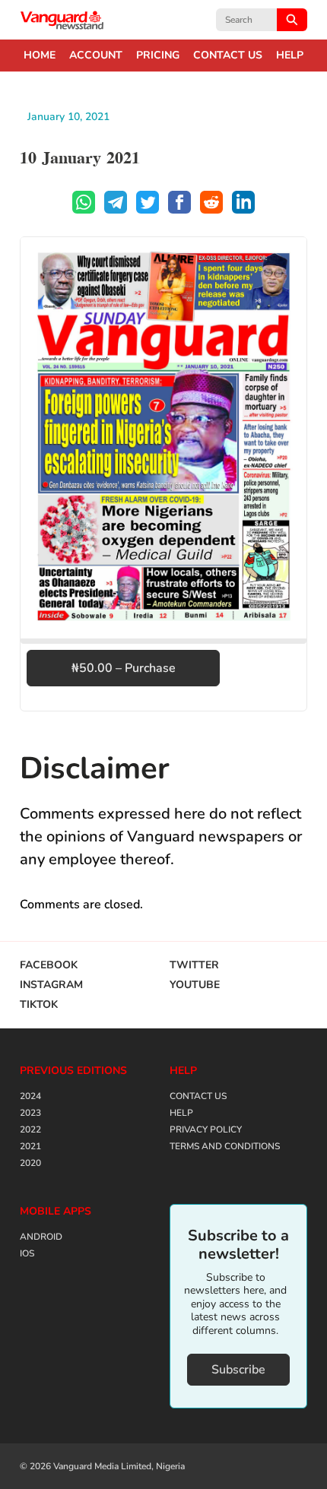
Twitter (194, 965)
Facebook (49, 965)
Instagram (51, 985)
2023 (30, 1113)
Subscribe (238, 1369)
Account (95, 55)
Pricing (157, 55)
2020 (30, 1163)
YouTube (195, 985)
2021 (30, 1146)
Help (289, 55)
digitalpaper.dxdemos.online (62, 20)
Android (41, 1237)
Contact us (227, 55)
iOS (27, 1253)
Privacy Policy (206, 1129)
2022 (30, 1129)
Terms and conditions (225, 1146)
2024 (30, 1096)
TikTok (39, 1005)
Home (40, 55)
